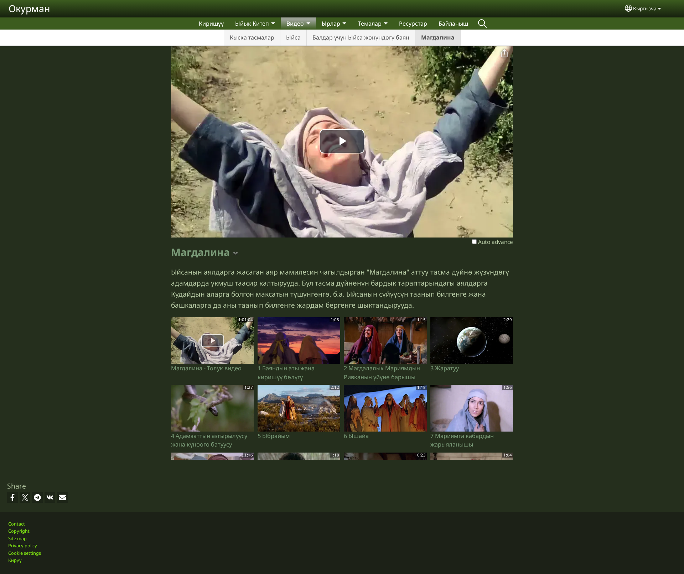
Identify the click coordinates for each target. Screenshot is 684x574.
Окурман (29, 8)
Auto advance (495, 242)
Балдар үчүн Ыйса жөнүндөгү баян (360, 37)
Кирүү (15, 560)
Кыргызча (645, 8)
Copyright (19, 531)
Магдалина (438, 37)
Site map (17, 538)
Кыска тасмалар (252, 37)
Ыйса (293, 37)
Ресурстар (413, 23)
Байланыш (453, 23)
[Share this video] (504, 53)
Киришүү (211, 23)
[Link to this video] (235, 253)
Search (482, 23)
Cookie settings (24, 553)
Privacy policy (22, 545)
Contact (16, 524)
